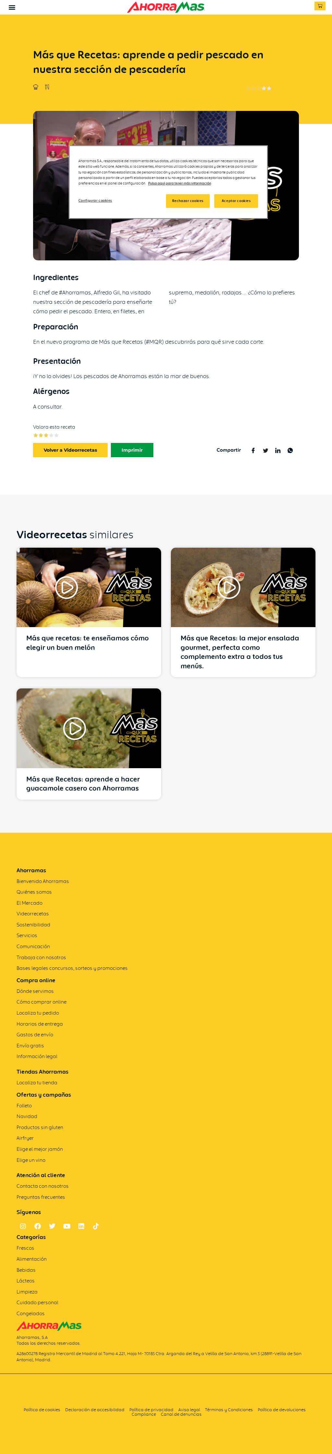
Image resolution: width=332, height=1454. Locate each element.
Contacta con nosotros (43, 1186)
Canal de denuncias (181, 1414)
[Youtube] (66, 1226)
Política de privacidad (151, 1409)
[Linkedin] (81, 1226)
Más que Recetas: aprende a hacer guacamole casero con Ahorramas (83, 784)
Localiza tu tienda (37, 1082)
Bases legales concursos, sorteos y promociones (72, 968)
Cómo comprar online (41, 1002)
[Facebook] (37, 1226)
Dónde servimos (35, 991)
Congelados (31, 1313)
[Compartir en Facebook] (253, 450)
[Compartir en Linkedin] (278, 450)
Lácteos (26, 1281)
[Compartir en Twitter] (265, 450)
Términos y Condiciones (229, 1409)
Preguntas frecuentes (41, 1197)
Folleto (24, 1105)
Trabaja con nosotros (41, 957)
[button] (11, 7)
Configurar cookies (95, 200)
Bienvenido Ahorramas (43, 881)
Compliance (144, 1414)
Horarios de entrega (40, 1024)
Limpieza (27, 1292)
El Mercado (29, 903)
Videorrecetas (33, 914)
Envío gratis (30, 1046)
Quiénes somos (34, 892)
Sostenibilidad (33, 925)
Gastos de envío (35, 1034)
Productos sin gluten (40, 1127)
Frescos (25, 1248)
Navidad (27, 1116)
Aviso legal (189, 1409)
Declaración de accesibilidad (94, 1409)
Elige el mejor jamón (40, 1149)
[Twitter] (52, 1226)
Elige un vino (31, 1160)
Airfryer (25, 1138)
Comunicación (33, 946)
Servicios (27, 935)
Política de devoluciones (282, 1409)
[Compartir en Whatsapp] (290, 450)
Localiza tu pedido (38, 1013)
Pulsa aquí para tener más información (179, 183)
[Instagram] (23, 1226)
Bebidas (26, 1270)
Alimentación (32, 1259)
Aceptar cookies (236, 200)
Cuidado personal (37, 1302)
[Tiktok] (95, 1226)
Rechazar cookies (188, 200)
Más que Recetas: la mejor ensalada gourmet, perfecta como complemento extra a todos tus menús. (240, 652)
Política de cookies (42, 1409)
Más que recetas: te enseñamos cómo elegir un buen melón (87, 643)
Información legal (37, 1056)
